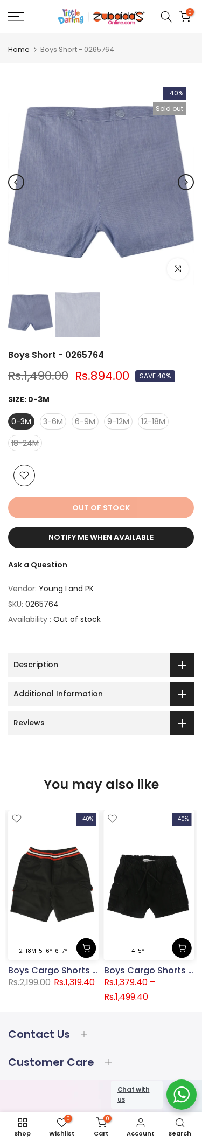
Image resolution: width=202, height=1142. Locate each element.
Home (19, 49)
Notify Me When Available (101, 537)
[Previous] (16, 182)
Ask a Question (37, 564)
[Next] (186, 182)
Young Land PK (66, 588)
